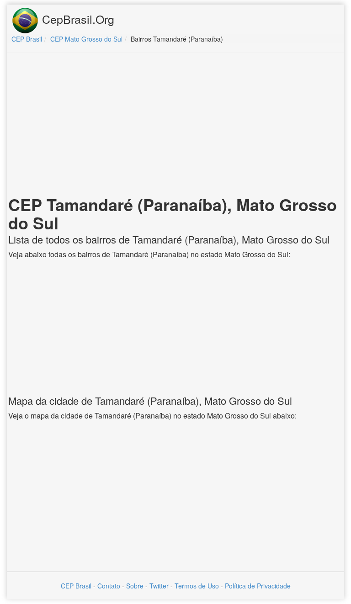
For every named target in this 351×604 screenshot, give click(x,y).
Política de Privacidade (258, 585)
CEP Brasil (76, 585)
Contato (108, 585)
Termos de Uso (197, 585)
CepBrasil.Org (76, 19)
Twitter (159, 585)
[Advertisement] (175, 126)
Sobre (135, 585)
